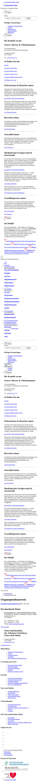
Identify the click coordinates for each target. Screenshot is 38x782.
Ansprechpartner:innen (14, 696)
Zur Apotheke (8, 214)
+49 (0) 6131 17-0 (12, 57)
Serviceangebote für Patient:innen (17, 658)
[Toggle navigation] (19, 259)
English (10, 370)
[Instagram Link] (5, 741)
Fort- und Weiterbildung (14, 684)
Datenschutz (14, 328)
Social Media (11, 693)
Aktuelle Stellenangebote (15, 680)
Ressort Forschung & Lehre (15, 671)
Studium (10, 670)
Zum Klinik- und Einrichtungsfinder (14, 98)
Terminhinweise (12, 706)
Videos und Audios (13, 694)
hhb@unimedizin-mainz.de (16, 624)
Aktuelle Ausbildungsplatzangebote (18, 683)
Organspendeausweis (10, 322)
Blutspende (11, 32)
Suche (6, 16)
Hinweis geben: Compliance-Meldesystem (19, 722)
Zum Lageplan (5, 627)
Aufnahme (11, 657)
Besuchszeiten (12, 29)
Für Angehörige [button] (8, 311)
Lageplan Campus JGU (10, 74)
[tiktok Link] (5, 747)
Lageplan (10, 711)
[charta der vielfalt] (10, 780)
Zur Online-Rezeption (10, 112)
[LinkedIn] (5, 735)
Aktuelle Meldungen (13, 691)
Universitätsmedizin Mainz (11, 2)
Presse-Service (12, 698)
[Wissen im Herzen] (10, 778)
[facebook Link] (5, 744)
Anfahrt (10, 27)
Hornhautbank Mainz (10, 5)
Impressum (7, 752)
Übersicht (7, 265)
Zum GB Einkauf (9, 211)
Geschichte (11, 721)
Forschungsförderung (14, 668)
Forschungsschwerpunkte (15, 665)
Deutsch (10, 368)
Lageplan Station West (10, 71)
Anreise (6, 65)
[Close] (5, 14)
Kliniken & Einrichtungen (15, 26)
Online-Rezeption (13, 655)
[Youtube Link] (6, 738)
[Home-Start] (5, 263)
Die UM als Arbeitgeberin (15, 678)
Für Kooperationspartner (11, 320)
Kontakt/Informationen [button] (10, 323)
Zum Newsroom (8, 147)
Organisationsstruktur (14, 719)
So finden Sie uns (6, 645)
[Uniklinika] (16, 765)
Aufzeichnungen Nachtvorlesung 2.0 (18, 708)
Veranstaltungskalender (14, 704)
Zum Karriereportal (9, 129)
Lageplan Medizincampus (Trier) (13, 77)
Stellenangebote (12, 31)
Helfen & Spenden (13, 724)
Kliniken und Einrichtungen (15, 652)
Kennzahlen (11, 717)
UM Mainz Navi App (10, 80)
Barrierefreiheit (8, 755)
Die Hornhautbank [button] (9, 266)
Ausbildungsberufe (13, 681)
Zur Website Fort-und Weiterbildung (14, 193)
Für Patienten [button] (8, 289)
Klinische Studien (13, 667)
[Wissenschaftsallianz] (16, 771)
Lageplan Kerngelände (10, 68)
